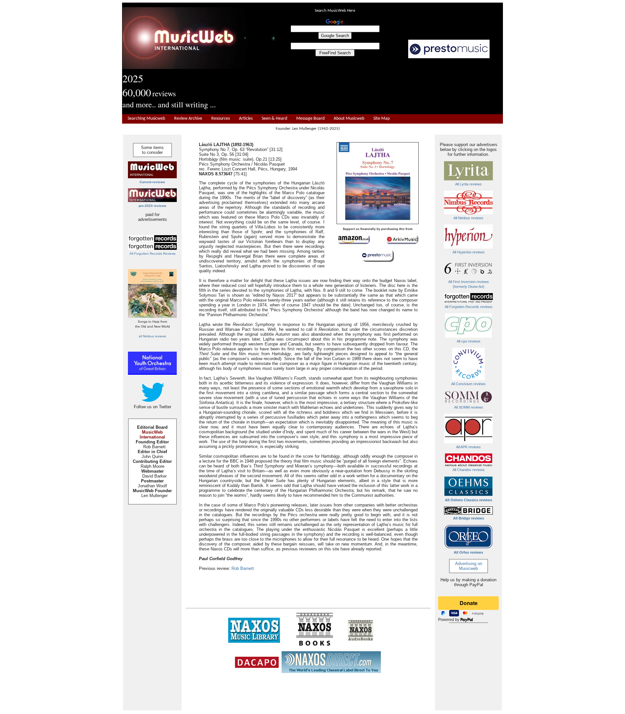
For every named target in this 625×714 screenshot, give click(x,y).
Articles (246, 118)
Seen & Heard (274, 118)
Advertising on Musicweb (468, 566)
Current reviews (152, 182)
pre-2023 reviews (152, 206)
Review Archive (188, 118)
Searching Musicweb (146, 118)
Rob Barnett (242, 568)
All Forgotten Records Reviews (152, 253)
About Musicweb (349, 118)
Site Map (381, 118)
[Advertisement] (389, 86)
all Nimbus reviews (152, 336)
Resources (220, 118)
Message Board (310, 118)
